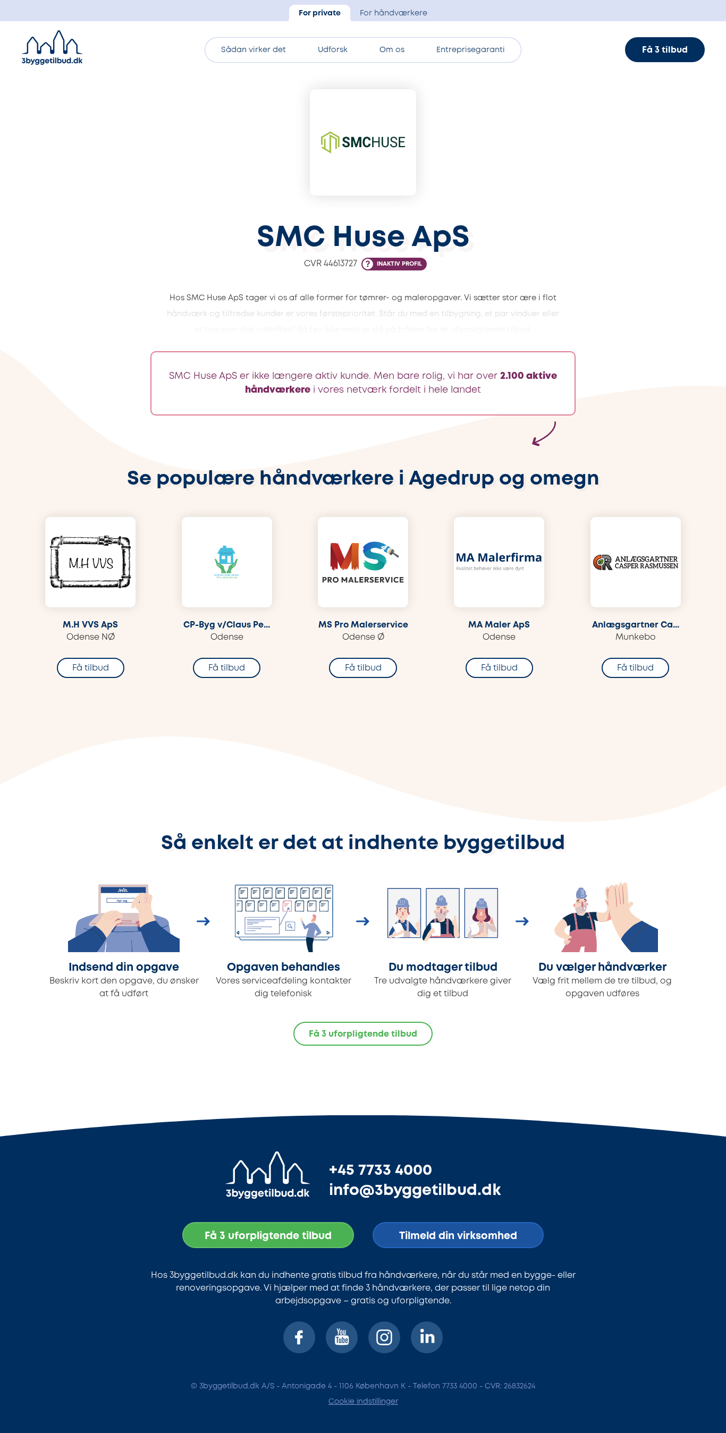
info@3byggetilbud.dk (415, 1191)
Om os (391, 50)
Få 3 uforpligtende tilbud (363, 1034)
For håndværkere (393, 13)
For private (320, 13)
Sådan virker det (253, 50)
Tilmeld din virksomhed (458, 1236)
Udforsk (333, 50)
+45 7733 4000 (380, 1170)
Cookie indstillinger (363, 1401)
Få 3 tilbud (665, 50)
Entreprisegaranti (470, 50)
